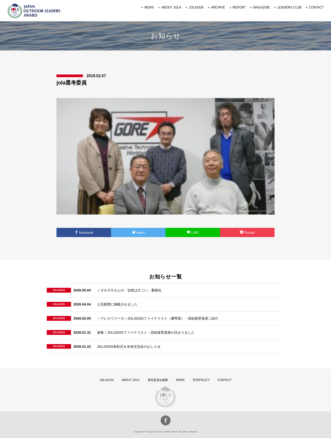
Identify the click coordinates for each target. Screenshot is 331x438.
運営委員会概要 (158, 380)
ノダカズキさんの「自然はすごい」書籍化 (129, 290)
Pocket (249, 232)
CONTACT (316, 7)
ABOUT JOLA (171, 7)
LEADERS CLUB (289, 7)
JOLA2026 (196, 7)
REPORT (239, 7)
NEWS (149, 7)
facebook (85, 232)
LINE (194, 232)
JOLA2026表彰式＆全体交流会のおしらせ (129, 346)
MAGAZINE (261, 7)
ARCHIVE (218, 7)
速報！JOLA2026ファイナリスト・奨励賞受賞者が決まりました (146, 332)
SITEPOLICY (201, 380)
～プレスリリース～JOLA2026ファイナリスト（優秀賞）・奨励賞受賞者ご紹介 (157, 318)
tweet (140, 232)
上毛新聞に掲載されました (117, 304)
